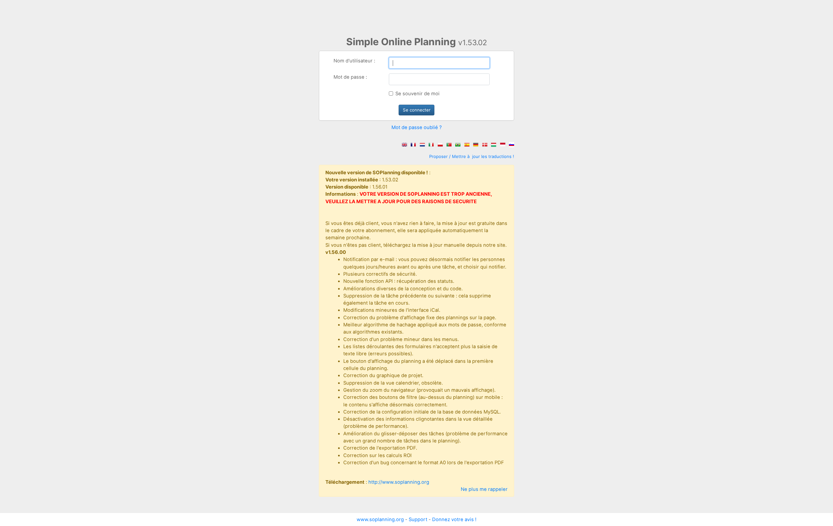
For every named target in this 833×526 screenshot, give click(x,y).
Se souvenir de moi (417, 94)
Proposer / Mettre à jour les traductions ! (471, 156)
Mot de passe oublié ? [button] (416, 127)
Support (418, 519)
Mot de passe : (350, 77)
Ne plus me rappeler (484, 489)
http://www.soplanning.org (398, 482)
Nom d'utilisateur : (354, 61)
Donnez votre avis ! (454, 519)
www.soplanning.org (380, 519)
